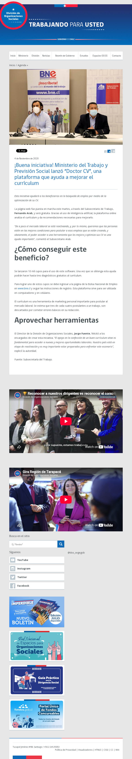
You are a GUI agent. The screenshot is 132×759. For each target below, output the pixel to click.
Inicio (12, 56)
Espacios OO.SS (100, 56)
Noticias (46, 56)
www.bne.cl (24, 288)
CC (112, 749)
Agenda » (23, 65)
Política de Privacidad (65, 749)
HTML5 (98, 749)
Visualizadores (85, 749)
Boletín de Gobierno (65, 56)
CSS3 (106, 749)
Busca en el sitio (19, 536)
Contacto (116, 56)
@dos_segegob (76, 552)
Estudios (84, 56)
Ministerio (23, 56)
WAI (117, 749)
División (35, 56)
